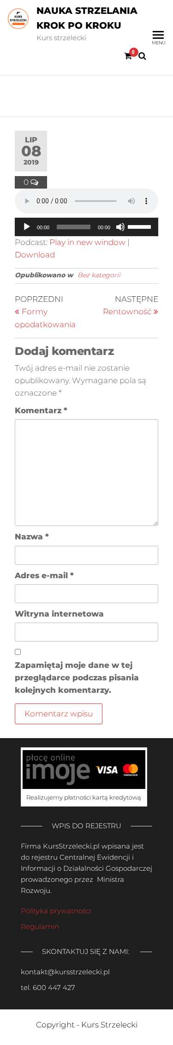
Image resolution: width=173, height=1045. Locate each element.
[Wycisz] (120, 227)
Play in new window (87, 242)
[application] (86, 227)
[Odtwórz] (26, 227)
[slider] (141, 226)
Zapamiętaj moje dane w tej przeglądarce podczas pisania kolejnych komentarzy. (77, 677)
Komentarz (41, 410)
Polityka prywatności (56, 910)
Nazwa (32, 536)
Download (35, 254)
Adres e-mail (44, 575)
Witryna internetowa (59, 613)
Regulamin (40, 926)
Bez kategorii (99, 275)
